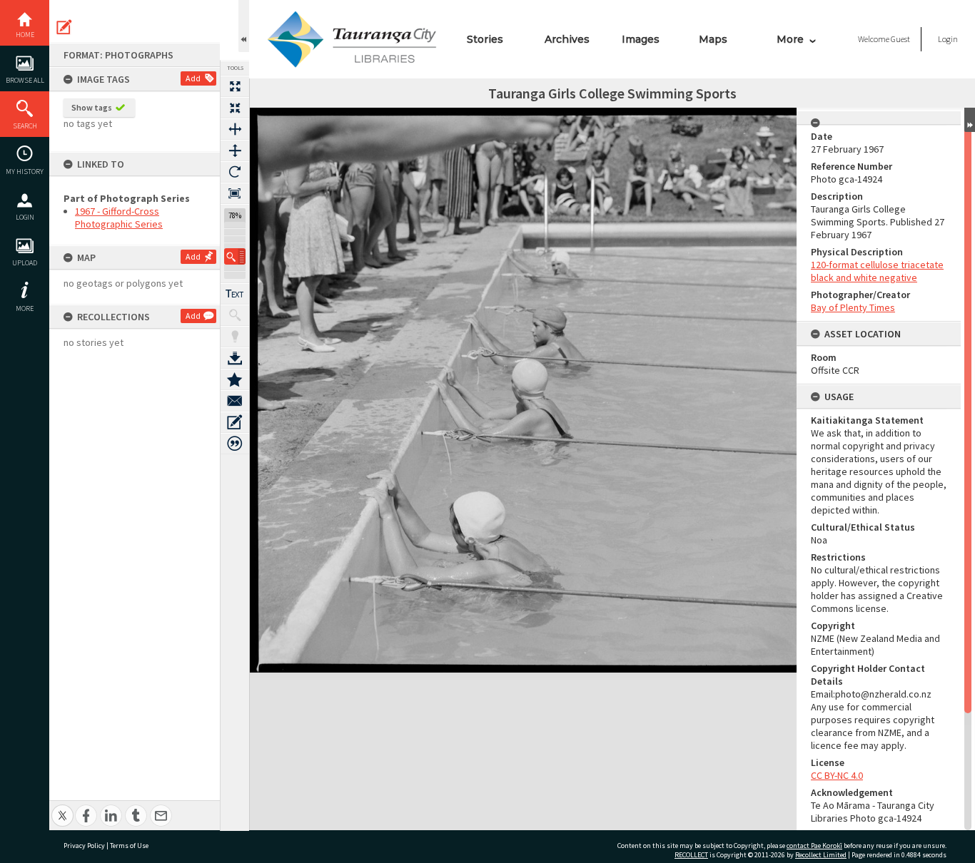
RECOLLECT (691, 854)
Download (235, 358)
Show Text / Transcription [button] (235, 294)
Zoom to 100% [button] (235, 193)
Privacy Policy (84, 845)
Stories (485, 39)
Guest (900, 39)
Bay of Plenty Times (853, 307)
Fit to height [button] (235, 150)
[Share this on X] (62, 807)
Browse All (25, 80)
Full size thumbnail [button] (235, 86)
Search (25, 126)
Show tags (91, 107)
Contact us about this (235, 401)
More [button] (25, 308)
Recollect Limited (821, 854)
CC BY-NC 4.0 (837, 775)
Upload (24, 262)
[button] (235, 256)
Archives (567, 39)
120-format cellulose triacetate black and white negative (877, 271)
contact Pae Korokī (814, 845)
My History (25, 171)
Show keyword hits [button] (235, 315)
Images (641, 39)
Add (193, 78)
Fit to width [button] (235, 129)
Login (25, 217)
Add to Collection (235, 379)
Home (25, 34)
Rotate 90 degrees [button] (235, 172)
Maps (713, 39)
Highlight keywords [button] (235, 336)
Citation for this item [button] (235, 443)
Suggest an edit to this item (64, 27)
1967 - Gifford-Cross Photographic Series (119, 217)
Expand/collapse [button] (969, 120)
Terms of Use (129, 845)
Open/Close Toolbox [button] (243, 26)
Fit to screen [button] (235, 107)
